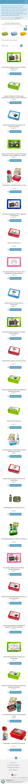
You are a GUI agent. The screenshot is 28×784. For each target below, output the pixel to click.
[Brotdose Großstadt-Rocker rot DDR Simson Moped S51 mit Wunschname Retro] (14, 615)
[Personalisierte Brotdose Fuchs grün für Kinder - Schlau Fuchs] (14, 57)
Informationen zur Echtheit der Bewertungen (14, 782)
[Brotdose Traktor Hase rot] (14, 233)
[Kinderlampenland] (11, 23)
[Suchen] (25, 29)
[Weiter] (26, 46)
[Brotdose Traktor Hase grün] (14, 411)
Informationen (13, 765)
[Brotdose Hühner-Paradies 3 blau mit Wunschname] (14, 293)
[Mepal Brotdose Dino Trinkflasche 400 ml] (14, 498)
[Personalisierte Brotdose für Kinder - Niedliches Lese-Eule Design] (14, 204)
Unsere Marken (13, 767)
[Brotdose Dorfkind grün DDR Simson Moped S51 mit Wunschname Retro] (14, 380)
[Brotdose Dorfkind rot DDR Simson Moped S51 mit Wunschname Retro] (14, 587)
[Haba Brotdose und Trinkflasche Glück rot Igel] (14, 175)
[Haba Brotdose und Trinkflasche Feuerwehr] (14, 733)
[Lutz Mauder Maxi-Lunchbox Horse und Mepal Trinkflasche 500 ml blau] (14, 440)
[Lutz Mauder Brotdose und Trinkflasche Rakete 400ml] (14, 705)
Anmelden (22, 26)
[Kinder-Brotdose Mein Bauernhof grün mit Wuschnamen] (14, 647)
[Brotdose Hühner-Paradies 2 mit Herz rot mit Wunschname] (14, 469)
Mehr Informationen (15, 73)
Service (13, 763)
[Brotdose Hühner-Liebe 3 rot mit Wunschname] (14, 351)
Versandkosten (23, 777)
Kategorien (13, 770)
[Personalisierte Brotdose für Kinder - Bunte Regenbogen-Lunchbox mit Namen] (14, 262)
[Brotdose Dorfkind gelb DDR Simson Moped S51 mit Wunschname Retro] (14, 676)
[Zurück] (13, 46)
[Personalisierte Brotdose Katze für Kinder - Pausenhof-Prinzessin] (14, 558)
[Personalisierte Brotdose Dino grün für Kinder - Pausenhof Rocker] (14, 322)
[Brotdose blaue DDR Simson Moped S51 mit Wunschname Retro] (14, 115)
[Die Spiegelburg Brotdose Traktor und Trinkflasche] (14, 529)
